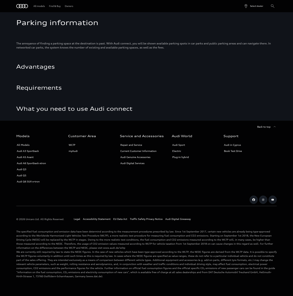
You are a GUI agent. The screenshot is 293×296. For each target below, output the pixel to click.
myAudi (73, 151)
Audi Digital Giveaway (178, 219)
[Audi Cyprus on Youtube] (273, 200)
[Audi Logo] (22, 6)
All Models (23, 144)
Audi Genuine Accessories (135, 157)
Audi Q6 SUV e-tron (28, 181)
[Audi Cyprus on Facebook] (254, 200)
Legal (77, 219)
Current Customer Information (138, 151)
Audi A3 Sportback (28, 151)
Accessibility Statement (97, 219)
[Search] (273, 6)
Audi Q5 (21, 175)
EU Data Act (120, 219)
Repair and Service (131, 144)
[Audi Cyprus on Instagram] (263, 200)
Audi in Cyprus (232, 144)
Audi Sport (178, 144)
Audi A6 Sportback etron (31, 163)
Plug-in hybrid (180, 157)
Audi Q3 (21, 169)
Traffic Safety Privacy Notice (146, 219)
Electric (176, 151)
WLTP (72, 144)
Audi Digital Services (132, 163)
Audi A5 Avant (25, 157)
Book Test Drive (233, 151)
